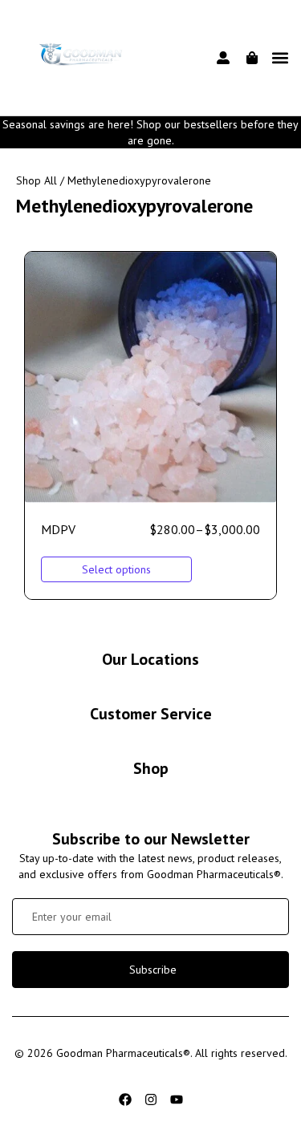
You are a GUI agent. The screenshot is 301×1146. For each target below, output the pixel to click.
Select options (116, 569)
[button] (279, 58)
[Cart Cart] (252, 57)
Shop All (36, 180)
